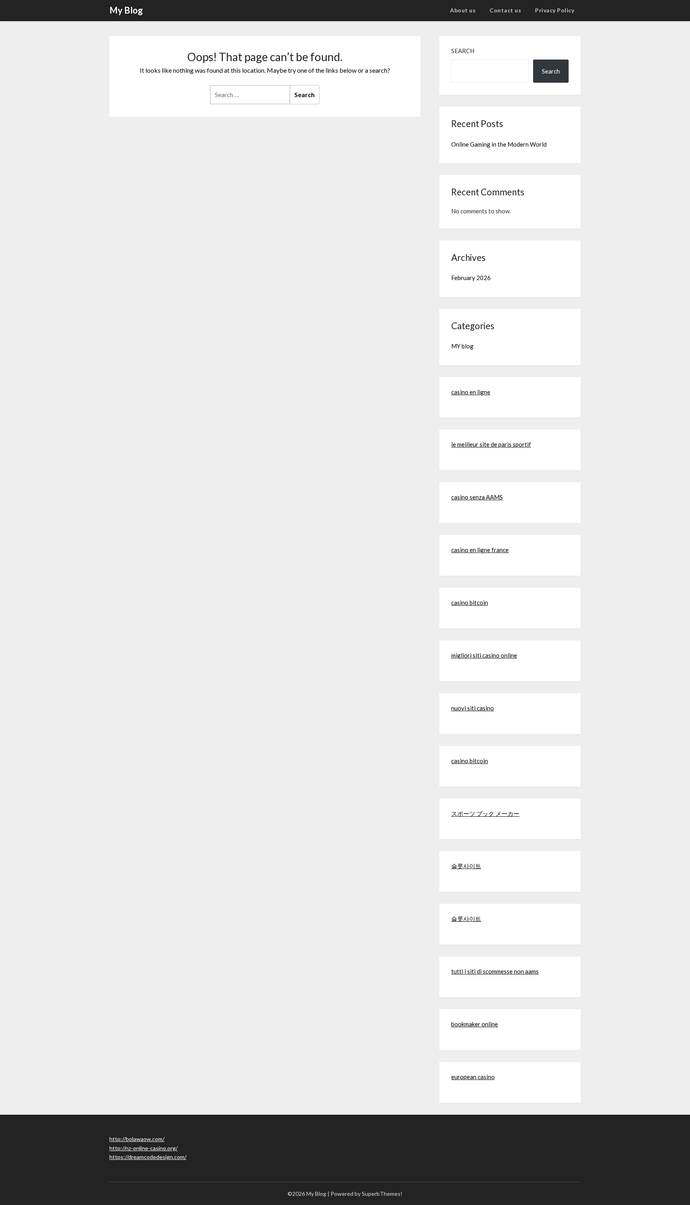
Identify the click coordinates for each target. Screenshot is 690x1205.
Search (462, 50)
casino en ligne (470, 392)
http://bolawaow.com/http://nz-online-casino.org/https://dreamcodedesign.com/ (147, 1148)
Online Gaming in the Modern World (499, 144)
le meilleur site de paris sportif (491, 444)
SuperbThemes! (382, 1193)
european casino (473, 1076)
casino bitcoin (469, 602)
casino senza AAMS (477, 497)
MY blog (462, 346)
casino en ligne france (480, 549)
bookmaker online (474, 1024)
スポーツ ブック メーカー (485, 813)
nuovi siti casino (472, 708)
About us (463, 10)
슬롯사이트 (466, 865)
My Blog (126, 10)
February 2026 (471, 277)
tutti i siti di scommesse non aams (495, 971)
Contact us (505, 10)
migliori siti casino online (484, 655)
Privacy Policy (554, 10)
